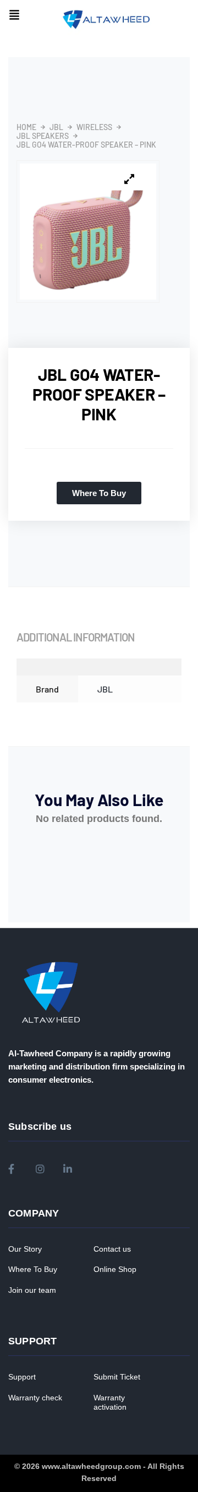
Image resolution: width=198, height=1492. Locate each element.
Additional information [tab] (75, 637)
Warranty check (35, 1397)
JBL (56, 127)
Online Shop (115, 1269)
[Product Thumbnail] (129, 179)
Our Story (25, 1249)
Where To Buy (32, 1269)
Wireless (94, 127)
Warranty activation (110, 1402)
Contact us (112, 1249)
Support (22, 1376)
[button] (14, 15)
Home (26, 127)
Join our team (32, 1290)
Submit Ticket (117, 1376)
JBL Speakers (42, 136)
